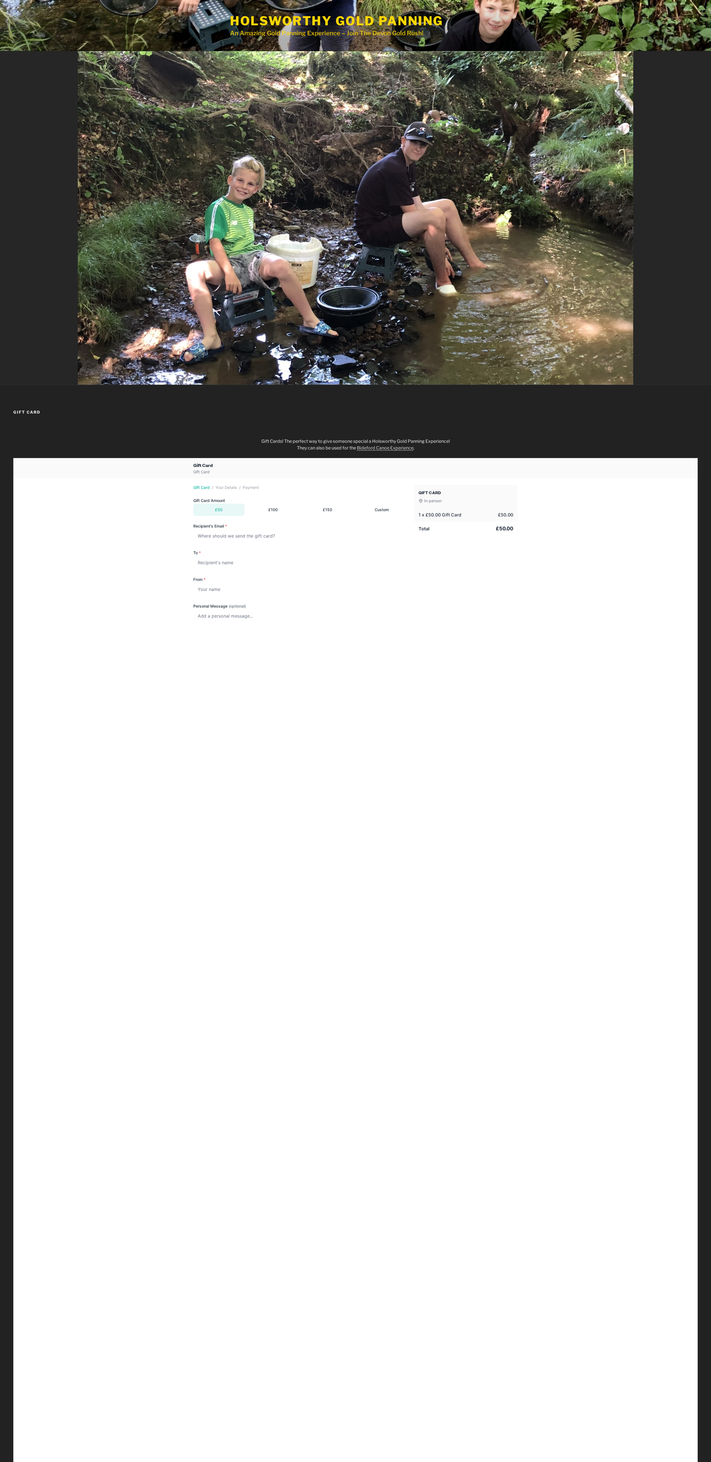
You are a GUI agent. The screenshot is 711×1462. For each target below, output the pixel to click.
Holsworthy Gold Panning (336, 20)
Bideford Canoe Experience (385, 448)
